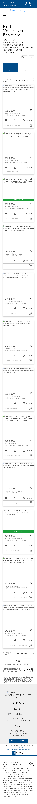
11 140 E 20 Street (16, 444)
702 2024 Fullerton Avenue (16, 114)
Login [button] (31, 57)
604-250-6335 (11, 2)
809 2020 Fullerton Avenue (16, 539)
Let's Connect (18, 740)
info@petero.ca (11, 5)
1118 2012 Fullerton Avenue (16, 492)
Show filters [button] (26, 67)
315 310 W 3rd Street (16, 350)
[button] (10, 3)
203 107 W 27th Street (16, 587)
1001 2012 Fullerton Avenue (16, 634)
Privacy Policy (18, 747)
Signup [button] (24, 57)
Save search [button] (10, 67)
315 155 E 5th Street (16, 161)
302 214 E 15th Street (16, 207)
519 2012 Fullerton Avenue (16, 397)
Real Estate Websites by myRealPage (18, 749)
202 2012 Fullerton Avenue (16, 255)
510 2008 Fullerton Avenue (16, 302)
